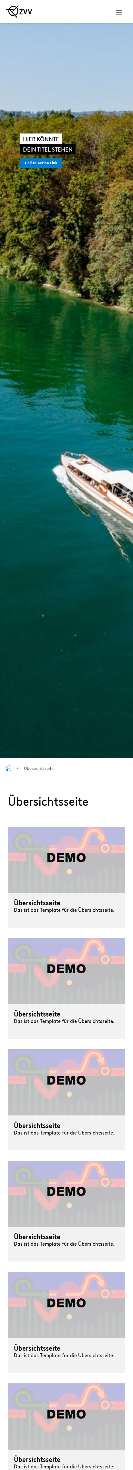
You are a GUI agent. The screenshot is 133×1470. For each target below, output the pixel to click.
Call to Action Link (41, 162)
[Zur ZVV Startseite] (19, 11)
